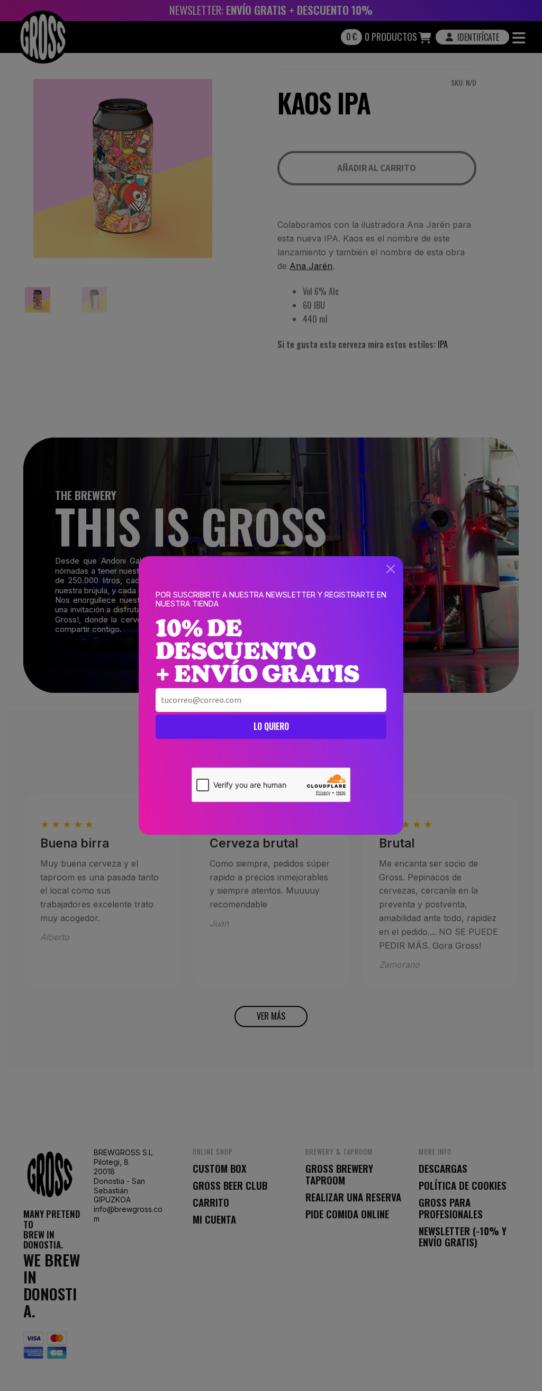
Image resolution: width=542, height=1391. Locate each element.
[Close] (390, 568)
